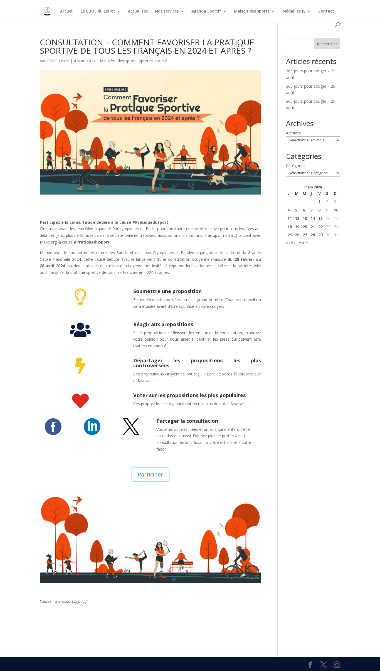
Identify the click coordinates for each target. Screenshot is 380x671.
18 (289, 226)
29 (320, 234)
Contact (326, 11)
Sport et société (153, 60)
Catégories (295, 165)
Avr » (303, 242)
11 (289, 218)
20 (305, 226)
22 (320, 226)
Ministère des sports (118, 60)
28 (312, 234)
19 (297, 226)
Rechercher (327, 43)
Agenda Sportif (206, 11)
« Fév (290, 242)
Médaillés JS (293, 11)
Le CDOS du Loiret (98, 11)
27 (305, 234)
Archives (293, 133)
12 (297, 218)
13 (305, 218)
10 (336, 210)
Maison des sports (252, 11)
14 (312, 218)
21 (312, 226)
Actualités (138, 11)
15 (320, 218)
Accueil (66, 11)
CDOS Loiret (58, 60)
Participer (150, 474)
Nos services (167, 11)
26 (297, 234)
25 (289, 234)
